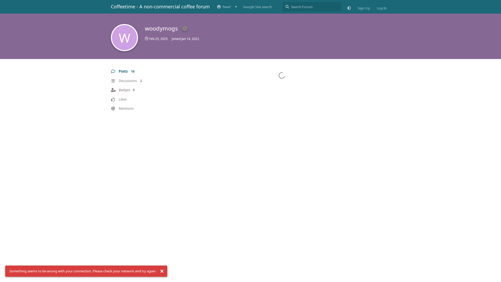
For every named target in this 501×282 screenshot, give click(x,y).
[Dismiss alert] (161, 271)
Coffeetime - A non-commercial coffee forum (160, 6)
